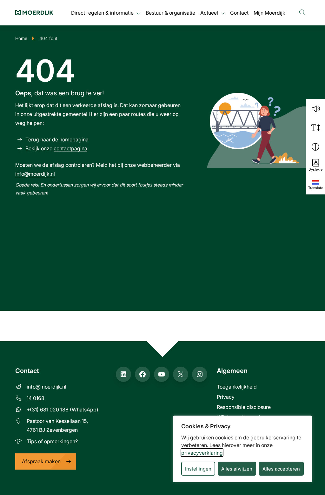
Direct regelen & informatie (102, 12)
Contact (239, 12)
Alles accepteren (281, 468)
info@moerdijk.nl (35, 173)
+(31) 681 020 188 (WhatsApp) (62, 409)
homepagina (74, 139)
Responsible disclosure (244, 406)
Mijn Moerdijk (269, 12)
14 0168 (35, 398)
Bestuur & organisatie (170, 12)
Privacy (226, 396)
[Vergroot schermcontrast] (315, 146)
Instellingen (198, 468)
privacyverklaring (202, 452)
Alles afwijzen (236, 468)
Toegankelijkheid (237, 386)
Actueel (209, 12)
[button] (315, 108)
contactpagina (70, 148)
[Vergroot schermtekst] (315, 127)
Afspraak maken (41, 461)
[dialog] (242, 449)
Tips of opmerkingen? (52, 441)
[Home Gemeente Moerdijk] (34, 12)
